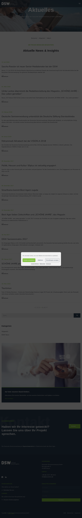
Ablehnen (40, 260)
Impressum (48, 263)
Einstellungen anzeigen (52, 260)
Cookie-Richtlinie (35, 263)
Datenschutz (42, 263)
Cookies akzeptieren (29, 260)
